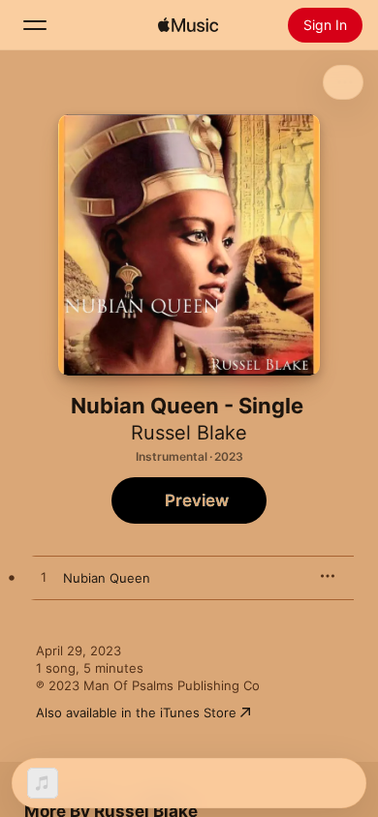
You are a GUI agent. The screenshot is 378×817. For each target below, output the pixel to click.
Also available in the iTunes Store (136, 712)
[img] (188, 25)
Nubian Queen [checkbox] (106, 578)
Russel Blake (189, 432)
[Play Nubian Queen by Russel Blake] (43, 578)
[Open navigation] (35, 25)
